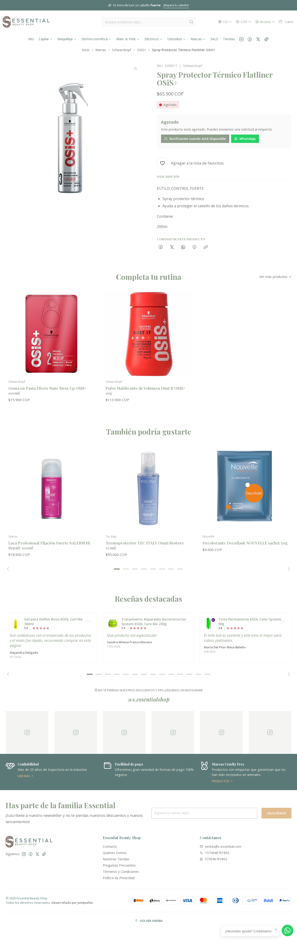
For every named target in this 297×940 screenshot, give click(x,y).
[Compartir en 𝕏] (172, 247)
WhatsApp (247, 138)
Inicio (86, 50)
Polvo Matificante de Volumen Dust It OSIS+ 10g (145, 391)
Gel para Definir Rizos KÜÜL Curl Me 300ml (53, 621)
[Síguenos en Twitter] (258, 39)
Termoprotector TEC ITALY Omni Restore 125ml (145, 545)
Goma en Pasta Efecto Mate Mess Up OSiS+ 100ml (47, 391)
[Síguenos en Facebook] (249, 39)
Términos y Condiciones (121, 871)
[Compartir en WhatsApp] (183, 247)
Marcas (101, 50)
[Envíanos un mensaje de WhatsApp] (287, 930)
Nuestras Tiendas (116, 859)
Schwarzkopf (121, 50)
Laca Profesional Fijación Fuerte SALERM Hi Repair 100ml (49, 545)
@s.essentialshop (149, 699)
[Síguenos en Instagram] (241, 39)
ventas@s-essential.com (223, 846)
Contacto (110, 846)
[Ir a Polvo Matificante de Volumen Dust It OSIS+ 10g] (149, 334)
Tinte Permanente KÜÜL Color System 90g (249, 621)
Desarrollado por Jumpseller (72, 902)
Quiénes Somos (115, 853)
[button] (117, 569)
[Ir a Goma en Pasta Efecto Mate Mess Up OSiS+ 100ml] (51, 334)
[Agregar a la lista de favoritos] (89, 326)
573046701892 (216, 859)
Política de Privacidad (119, 878)
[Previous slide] (9, 569)
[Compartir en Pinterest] (194, 247)
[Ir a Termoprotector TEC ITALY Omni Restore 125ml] (149, 488)
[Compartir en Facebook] (161, 247)
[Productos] (231, 772)
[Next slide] (287, 569)
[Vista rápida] (89, 338)
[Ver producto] (15, 623)
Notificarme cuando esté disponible (197, 138)
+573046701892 (217, 853)
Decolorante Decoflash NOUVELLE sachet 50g (245, 542)
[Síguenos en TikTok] (266, 39)
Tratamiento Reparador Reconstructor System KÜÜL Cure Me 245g (153, 621)
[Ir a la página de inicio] (26, 22)
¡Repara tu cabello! (176, 5)
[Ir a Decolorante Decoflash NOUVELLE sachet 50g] (246, 488)
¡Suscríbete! (276, 813)
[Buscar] (191, 21)
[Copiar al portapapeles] (206, 247)
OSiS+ (141, 50)
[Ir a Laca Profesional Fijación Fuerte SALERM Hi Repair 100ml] (51, 488)
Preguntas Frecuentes (119, 865)
